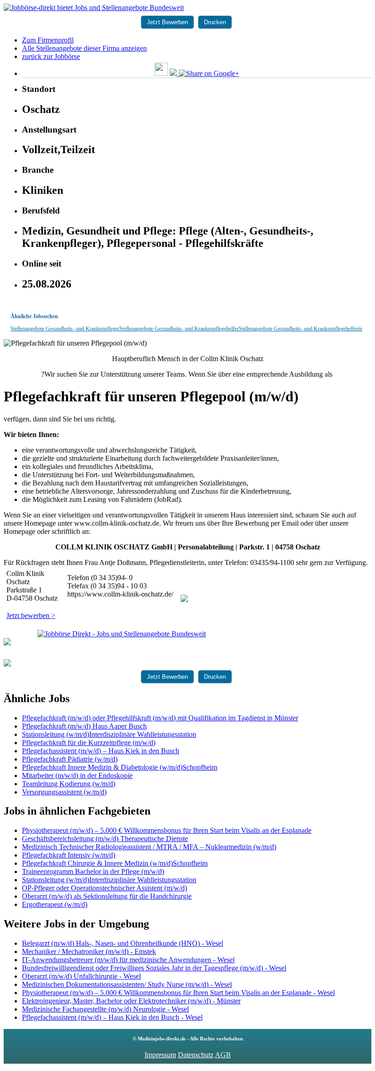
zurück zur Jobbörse (51, 56)
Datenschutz (196, 1055)
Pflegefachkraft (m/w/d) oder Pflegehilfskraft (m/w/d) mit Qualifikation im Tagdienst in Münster (160, 718)
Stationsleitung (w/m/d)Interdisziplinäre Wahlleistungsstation (109, 734)
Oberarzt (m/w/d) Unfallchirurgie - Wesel (81, 976)
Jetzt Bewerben (167, 22)
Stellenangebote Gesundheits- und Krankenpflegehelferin (300, 328)
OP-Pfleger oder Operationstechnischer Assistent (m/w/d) (104, 888)
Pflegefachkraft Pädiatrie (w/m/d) (70, 759)
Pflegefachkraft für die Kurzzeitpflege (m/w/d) (88, 742)
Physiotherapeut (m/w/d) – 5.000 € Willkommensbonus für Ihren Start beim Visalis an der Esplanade (166, 830)
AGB (223, 1055)
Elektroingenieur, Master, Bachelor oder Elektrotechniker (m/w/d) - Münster (131, 1001)
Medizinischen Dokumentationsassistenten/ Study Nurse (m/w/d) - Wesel (127, 984)
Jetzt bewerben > (30, 615)
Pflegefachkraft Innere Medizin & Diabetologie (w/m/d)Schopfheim (119, 767)
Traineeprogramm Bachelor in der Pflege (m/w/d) (93, 871)
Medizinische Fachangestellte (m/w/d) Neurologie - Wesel (105, 1009)
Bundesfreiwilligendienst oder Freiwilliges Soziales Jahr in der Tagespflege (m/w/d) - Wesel (154, 968)
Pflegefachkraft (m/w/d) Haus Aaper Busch (84, 726)
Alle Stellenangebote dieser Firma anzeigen (84, 48)
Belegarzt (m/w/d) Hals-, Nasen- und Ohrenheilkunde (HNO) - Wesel (122, 943)
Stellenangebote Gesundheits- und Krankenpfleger (65, 328)
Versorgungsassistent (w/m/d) (64, 792)
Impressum (160, 1055)
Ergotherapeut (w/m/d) (54, 904)
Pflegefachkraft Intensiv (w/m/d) (68, 855)
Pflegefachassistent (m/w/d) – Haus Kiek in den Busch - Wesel (112, 1017)
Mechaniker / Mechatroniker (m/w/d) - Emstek (89, 951)
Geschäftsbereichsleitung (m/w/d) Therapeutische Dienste (105, 838)
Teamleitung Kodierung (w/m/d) (68, 784)
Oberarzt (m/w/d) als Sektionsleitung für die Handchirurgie (107, 896)
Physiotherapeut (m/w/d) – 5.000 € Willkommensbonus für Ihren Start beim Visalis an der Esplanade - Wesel (178, 992)
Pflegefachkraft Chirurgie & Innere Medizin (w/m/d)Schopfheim (115, 863)
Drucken (215, 22)
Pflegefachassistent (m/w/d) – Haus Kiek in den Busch (100, 751)
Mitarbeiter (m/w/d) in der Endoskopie (77, 775)
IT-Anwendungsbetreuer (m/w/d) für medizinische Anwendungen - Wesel (128, 960)
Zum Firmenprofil (48, 40)
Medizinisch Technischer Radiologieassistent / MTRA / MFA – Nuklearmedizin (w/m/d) (149, 847)
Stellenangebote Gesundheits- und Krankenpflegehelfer (179, 328)
